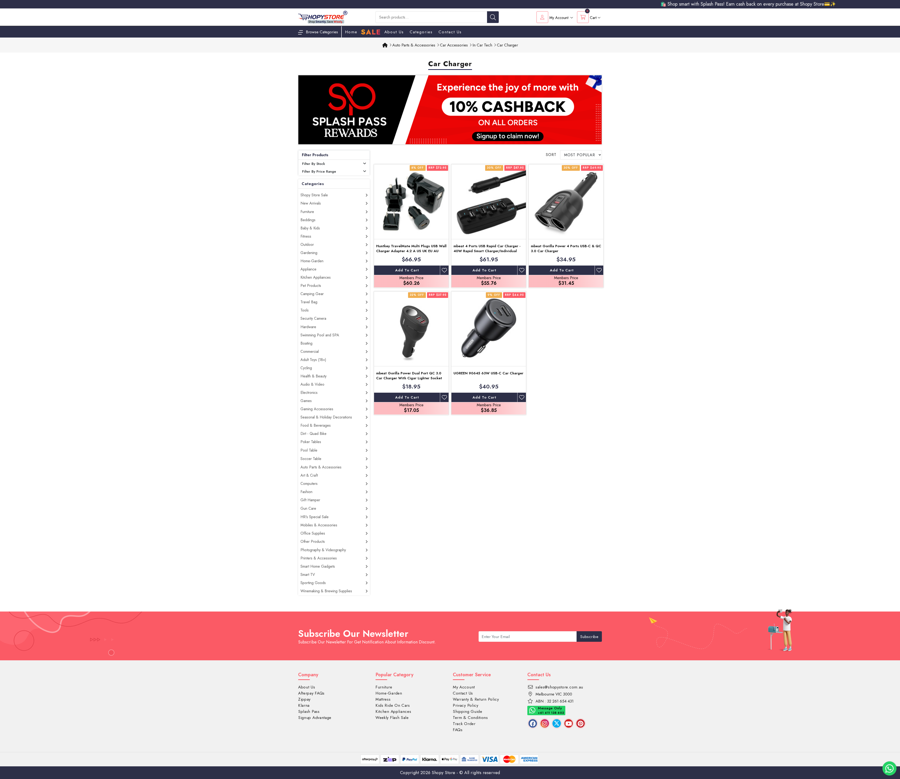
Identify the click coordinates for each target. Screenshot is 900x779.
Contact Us (450, 32)
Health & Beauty (313, 376)
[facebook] (533, 723)
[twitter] (556, 723)
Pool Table (308, 450)
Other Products (312, 541)
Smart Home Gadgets (317, 566)
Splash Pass (309, 711)
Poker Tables (310, 442)
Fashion (306, 491)
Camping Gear (312, 293)
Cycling (306, 368)
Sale (371, 32)
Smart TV (307, 574)
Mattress (383, 699)
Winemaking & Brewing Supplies (326, 591)
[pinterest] (580, 723)
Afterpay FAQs (311, 693)
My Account (464, 687)
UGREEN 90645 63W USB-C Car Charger (488, 373)
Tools (304, 310)
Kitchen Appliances (315, 277)
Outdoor (307, 244)
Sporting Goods (313, 582)
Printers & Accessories (318, 558)
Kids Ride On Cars (392, 705)
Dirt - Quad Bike (313, 433)
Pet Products (310, 285)
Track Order (464, 723)
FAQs (458, 730)
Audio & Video (312, 384)
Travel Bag (308, 302)
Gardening (308, 252)
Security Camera (313, 318)
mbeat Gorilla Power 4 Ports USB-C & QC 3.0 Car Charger (566, 248)
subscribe (589, 636)
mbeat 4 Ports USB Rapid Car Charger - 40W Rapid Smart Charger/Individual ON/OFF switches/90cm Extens (487, 250)
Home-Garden (311, 261)
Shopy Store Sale (314, 195)
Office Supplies (312, 533)
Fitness (305, 236)
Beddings (307, 220)
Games (306, 400)
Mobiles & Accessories (318, 525)
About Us (394, 32)
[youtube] (568, 723)
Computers (309, 483)
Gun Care (308, 508)
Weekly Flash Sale (392, 717)
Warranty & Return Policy (476, 699)
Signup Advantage (314, 717)
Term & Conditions (470, 717)
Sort (551, 154)
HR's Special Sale (314, 517)
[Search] (493, 17)
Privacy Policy (465, 705)
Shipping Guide (467, 711)
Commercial (309, 351)
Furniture (307, 211)
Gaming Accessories (316, 409)
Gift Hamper (310, 500)
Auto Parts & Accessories (320, 467)
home (351, 32)
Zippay (304, 699)
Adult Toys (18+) (313, 359)
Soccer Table (310, 458)
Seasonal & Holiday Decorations (326, 417)
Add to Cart (407, 270)
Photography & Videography (323, 550)
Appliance (308, 269)
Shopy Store (443, 773)
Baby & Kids (310, 228)
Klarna (304, 705)
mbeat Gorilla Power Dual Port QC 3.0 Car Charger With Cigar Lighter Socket (409, 376)
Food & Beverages (315, 425)
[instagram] (544, 723)
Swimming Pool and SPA (319, 335)
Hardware (308, 327)
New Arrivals (310, 203)
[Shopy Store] (322, 16)
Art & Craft (309, 475)
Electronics (309, 392)
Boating (306, 343)
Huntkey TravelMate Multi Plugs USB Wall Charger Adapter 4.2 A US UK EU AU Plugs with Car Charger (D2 (411, 250)
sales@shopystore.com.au (559, 687)
